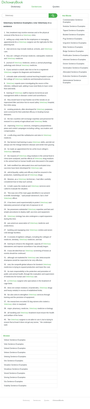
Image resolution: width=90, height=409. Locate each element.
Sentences (36, 6)
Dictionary (15, 6)
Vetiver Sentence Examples (14, 340)
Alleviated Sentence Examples (75, 72)
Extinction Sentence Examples (75, 76)
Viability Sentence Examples (15, 386)
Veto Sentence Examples (14, 344)
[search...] (53, 15)
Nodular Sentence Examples (74, 26)
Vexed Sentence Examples (14, 373)
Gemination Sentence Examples (75, 68)
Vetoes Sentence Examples (14, 352)
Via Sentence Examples (13, 381)
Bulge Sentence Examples (73, 51)
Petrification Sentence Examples (75, 55)
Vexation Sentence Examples (15, 365)
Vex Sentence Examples (13, 361)
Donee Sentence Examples (73, 64)
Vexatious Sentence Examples (16, 369)
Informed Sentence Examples (74, 59)
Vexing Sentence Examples (14, 377)
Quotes (56, 6)
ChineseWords (58, 400)
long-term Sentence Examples (74, 43)
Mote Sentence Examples (73, 47)
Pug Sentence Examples (72, 39)
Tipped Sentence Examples (73, 30)
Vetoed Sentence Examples (15, 348)
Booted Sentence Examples (74, 35)
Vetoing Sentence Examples (15, 356)
